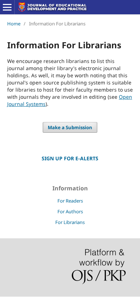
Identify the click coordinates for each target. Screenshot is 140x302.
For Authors (70, 211)
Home (13, 23)
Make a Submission (70, 127)
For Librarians (70, 222)
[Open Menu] (7, 7)
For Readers (70, 201)
